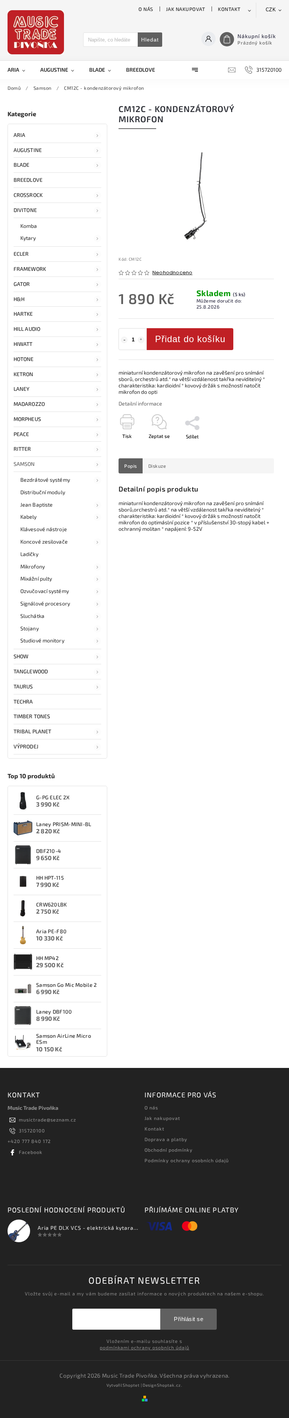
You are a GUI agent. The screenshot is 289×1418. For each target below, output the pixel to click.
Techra (23, 701)
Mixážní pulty (36, 578)
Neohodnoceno (172, 272)
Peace (21, 434)
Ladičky (29, 554)
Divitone (25, 210)
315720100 (32, 1131)
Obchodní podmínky (168, 1150)
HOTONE (24, 359)
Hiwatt (23, 344)
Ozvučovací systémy (44, 591)
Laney (22, 389)
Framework (30, 269)
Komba (28, 226)
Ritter (22, 449)
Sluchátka (32, 616)
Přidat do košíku (190, 339)
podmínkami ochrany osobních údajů (144, 1347)
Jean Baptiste (36, 504)
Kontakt (229, 9)
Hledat (150, 40)
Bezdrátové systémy (45, 479)
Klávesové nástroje (43, 529)
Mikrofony (32, 566)
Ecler (21, 253)
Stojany (29, 628)
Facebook (31, 1152)
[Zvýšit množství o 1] (141, 339)
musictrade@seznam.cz (47, 1120)
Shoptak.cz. (170, 1385)
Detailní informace (140, 403)
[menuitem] (20, 69)
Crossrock (28, 195)
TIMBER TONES (32, 716)
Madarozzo (29, 404)
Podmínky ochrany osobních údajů (186, 1160)
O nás (145, 9)
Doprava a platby (165, 1139)
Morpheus (27, 419)
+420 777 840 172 (29, 1141)
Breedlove (28, 180)
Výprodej (26, 746)
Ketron (23, 374)
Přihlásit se (188, 1319)
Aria (19, 135)
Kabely (28, 516)
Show (21, 656)
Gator (22, 284)
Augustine (28, 150)
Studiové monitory (42, 640)
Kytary (28, 238)
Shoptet (131, 1385)
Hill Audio (27, 329)
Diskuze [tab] (157, 466)
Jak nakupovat (185, 9)
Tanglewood (31, 671)
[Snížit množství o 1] (124, 339)
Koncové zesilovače (44, 541)
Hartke (23, 313)
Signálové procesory (45, 603)
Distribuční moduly (42, 492)
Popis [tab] (130, 466)
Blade (22, 164)
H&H (19, 299)
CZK (271, 9)
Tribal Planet (32, 731)
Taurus (23, 686)
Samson (24, 464)
